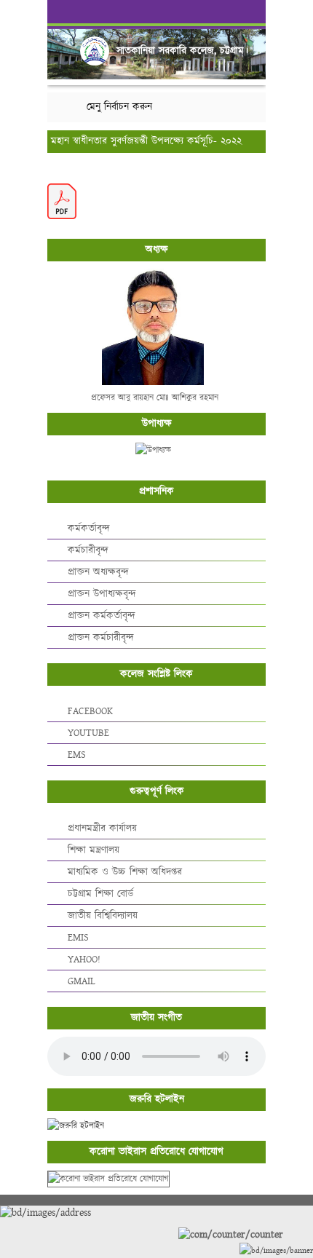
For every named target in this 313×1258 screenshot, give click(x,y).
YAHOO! (84, 959)
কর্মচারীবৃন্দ (88, 550)
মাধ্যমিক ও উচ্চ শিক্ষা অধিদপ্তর (125, 872)
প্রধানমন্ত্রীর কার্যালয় (102, 828)
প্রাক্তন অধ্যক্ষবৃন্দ (98, 572)
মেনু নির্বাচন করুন (119, 107)
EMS (77, 755)
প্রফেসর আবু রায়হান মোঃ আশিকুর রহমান (154, 398)
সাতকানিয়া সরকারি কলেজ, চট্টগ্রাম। (182, 51)
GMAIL (81, 981)
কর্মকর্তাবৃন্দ (89, 528)
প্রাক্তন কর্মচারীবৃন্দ (101, 637)
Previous (61, 45)
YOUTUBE (88, 733)
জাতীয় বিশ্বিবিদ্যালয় (103, 916)
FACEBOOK (90, 711)
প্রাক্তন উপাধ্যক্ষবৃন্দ (102, 594)
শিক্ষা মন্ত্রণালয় (93, 850)
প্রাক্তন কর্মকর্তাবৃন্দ (101, 616)
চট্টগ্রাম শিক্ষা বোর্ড (100, 894)
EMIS (78, 937)
